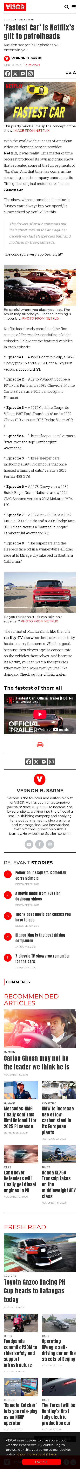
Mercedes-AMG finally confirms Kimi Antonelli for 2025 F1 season (20, 1117)
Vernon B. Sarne (26, 58)
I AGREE (41, 1462)
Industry (49, 1103)
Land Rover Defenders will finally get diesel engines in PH (20, 1181)
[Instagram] (30, 73)
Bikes (46, 1167)
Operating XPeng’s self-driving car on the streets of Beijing (59, 1350)
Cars (7, 1167)
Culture (10, 19)
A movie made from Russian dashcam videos (37, 896)
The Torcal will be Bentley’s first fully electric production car (58, 1414)
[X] (15, 73)
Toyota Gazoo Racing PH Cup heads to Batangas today (34, 1290)
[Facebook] (7, 73)
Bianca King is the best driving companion (40, 937)
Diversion (26, 19)
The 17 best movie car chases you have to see (43, 917)
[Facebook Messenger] (22, 73)
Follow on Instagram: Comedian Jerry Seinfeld (40, 875)
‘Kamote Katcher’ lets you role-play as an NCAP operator (20, 1414)
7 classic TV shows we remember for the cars (42, 958)
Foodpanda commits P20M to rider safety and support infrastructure (20, 1353)
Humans (9, 1051)
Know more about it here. (37, 1454)
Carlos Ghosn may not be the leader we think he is (37, 1062)
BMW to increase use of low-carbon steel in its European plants (58, 1120)
